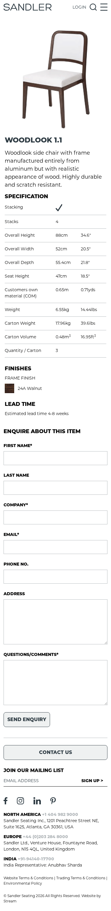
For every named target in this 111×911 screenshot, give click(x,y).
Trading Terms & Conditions (80, 878)
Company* (16, 504)
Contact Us (55, 752)
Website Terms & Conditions (28, 878)
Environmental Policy (23, 883)
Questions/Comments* (31, 654)
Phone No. (16, 564)
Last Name (16, 475)
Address (14, 593)
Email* (11, 534)
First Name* (18, 445)
